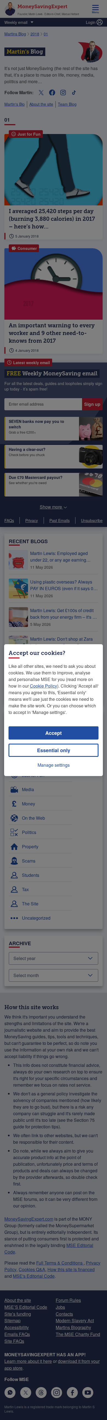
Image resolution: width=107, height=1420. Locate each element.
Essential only (53, 750)
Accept (53, 732)
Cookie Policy (43, 686)
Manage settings (54, 765)
